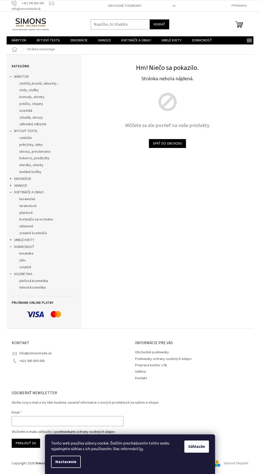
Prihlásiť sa (26, 443)
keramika (26, 253)
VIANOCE (20, 185)
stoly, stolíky (29, 90)
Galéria (140, 371)
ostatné (25, 267)
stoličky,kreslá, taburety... (39, 83)
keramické (27, 199)
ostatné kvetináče (33, 233)
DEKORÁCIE (22, 178)
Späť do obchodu (167, 143)
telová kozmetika (32, 287)
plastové (26, 212)
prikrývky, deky (31, 144)
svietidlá (25, 110)
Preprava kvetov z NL (151, 365)
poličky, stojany (31, 103)
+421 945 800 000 (32, 361)
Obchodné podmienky (125, 6)
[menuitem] (19, 40)
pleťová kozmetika (33, 280)
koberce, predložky (34, 158)
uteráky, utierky (31, 165)
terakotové (28, 206)
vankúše (25, 137)
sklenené (26, 226)
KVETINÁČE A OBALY (29, 192)
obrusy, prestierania (34, 151)
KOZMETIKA (23, 274)
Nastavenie (65, 462)
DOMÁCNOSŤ (24, 246)
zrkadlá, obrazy (31, 117)
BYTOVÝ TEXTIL (26, 131)
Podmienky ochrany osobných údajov (163, 358)
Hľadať (159, 24)
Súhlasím (196, 446)
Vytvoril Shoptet (236, 463)
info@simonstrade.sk (35, 353)
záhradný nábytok (32, 124)
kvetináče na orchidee (36, 219)
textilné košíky (30, 172)
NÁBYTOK (21, 76)
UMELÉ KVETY (24, 240)
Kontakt (141, 378)
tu (141, 449)
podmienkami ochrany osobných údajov (85, 431)
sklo (22, 260)
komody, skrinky (31, 97)
